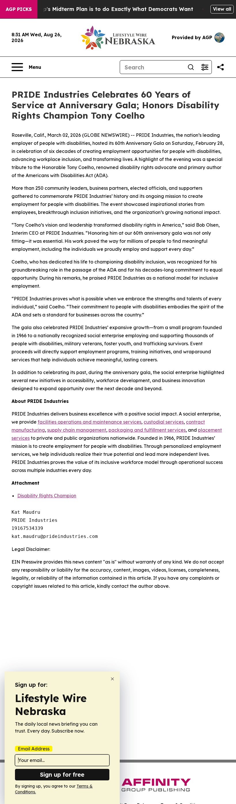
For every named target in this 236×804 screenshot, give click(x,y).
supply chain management (76, 430)
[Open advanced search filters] (205, 67)
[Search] (191, 67)
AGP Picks (19, 9)
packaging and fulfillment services (147, 430)
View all (222, 9)
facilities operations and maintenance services (89, 422)
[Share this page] (220, 67)
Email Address (34, 749)
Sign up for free (62, 774)
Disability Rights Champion (46, 495)
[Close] (112, 679)
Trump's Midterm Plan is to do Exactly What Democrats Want (111, 9)
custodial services (164, 422)
